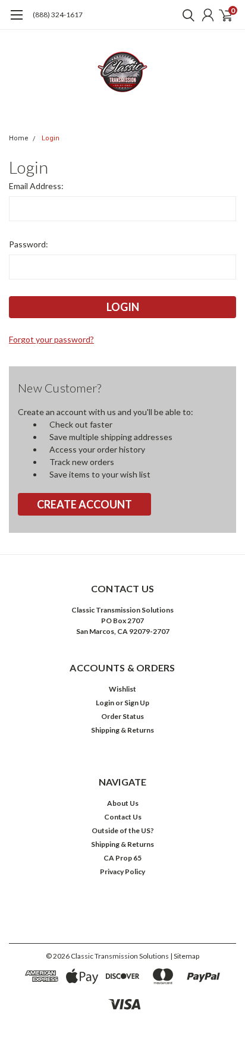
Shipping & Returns (122, 729)
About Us (123, 803)
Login (50, 138)
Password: (28, 244)
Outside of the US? (123, 830)
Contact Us (123, 816)
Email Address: (36, 186)
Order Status (122, 716)
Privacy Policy (122, 871)
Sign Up (136, 702)
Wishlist (122, 688)
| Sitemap (184, 955)
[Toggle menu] (16, 21)
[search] (185, 15)
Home (19, 138)
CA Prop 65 (122, 857)
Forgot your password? (51, 339)
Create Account (84, 504)
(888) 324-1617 (58, 14)
